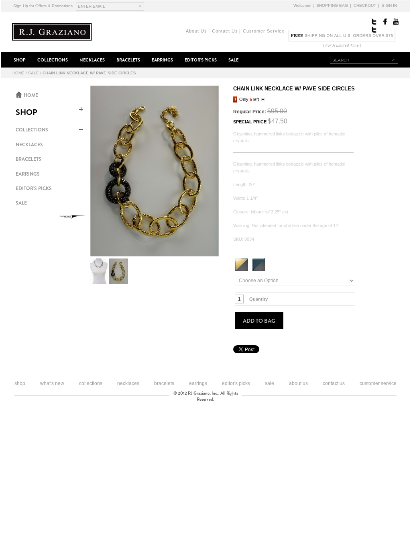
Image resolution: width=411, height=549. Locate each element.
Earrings (198, 383)
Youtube (395, 22)
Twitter (374, 22)
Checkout (365, 5)
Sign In (389, 5)
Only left (249, 99)
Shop (19, 383)
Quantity (258, 299)
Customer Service (264, 31)
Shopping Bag (332, 5)
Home (18, 73)
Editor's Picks (236, 383)
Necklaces (128, 383)
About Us (196, 31)
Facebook (384, 22)
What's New (52, 383)
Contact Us (225, 31)
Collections (90, 383)
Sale (33, 73)
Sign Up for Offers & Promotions (43, 6)
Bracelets (164, 383)
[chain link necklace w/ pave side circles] (154, 171)
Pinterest (374, 30)
